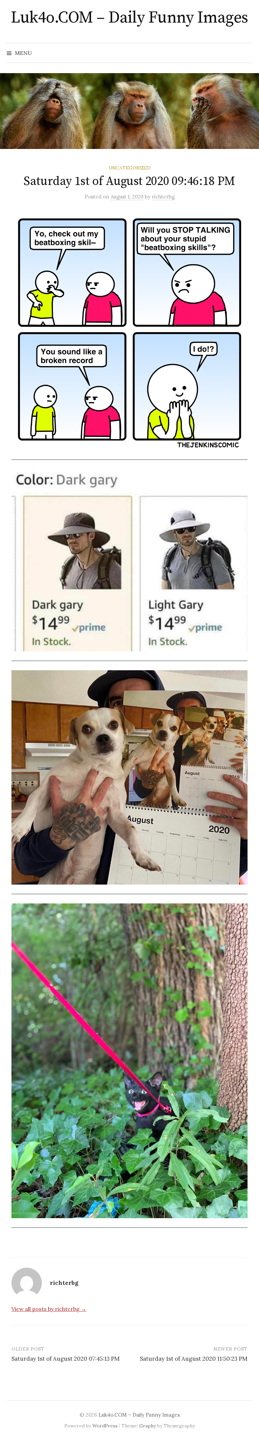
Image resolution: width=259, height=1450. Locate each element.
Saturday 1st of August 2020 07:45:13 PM (65, 1358)
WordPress (105, 1426)
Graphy (147, 1426)
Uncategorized (130, 168)
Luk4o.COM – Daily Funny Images (129, 18)
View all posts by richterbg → (48, 1308)
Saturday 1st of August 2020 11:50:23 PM (194, 1358)
